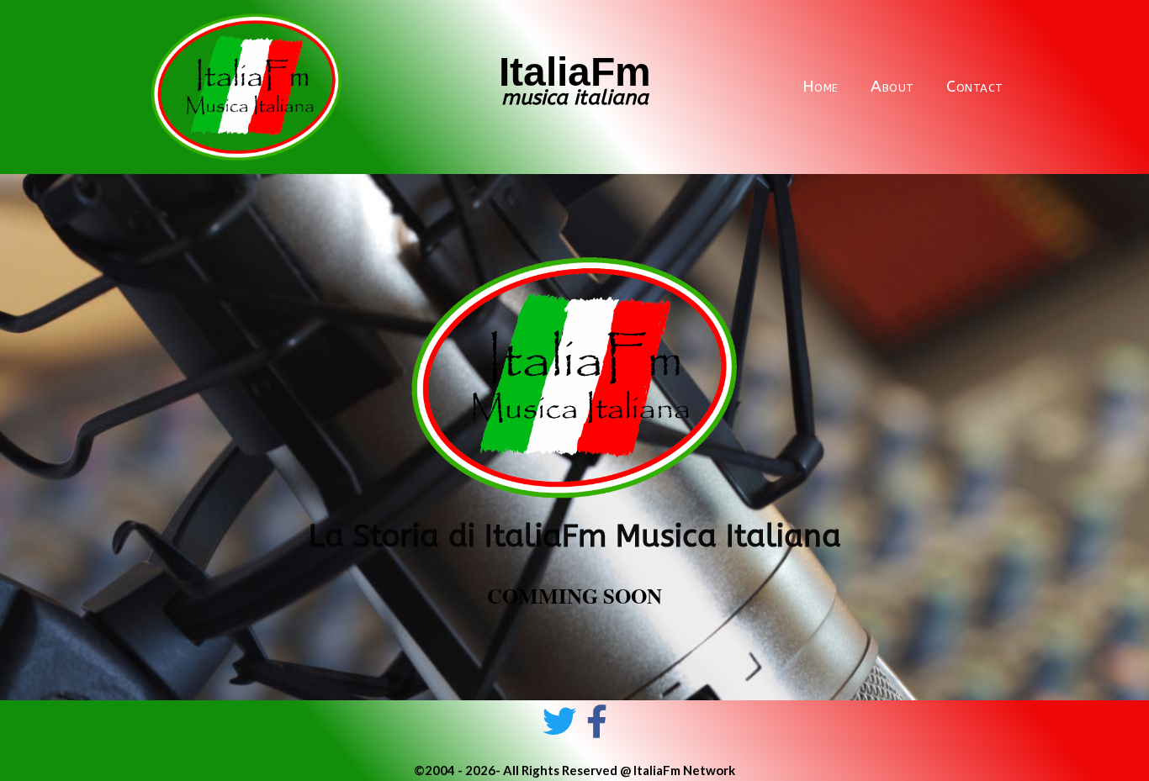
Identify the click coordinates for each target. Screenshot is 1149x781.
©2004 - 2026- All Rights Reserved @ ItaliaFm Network (574, 770)
